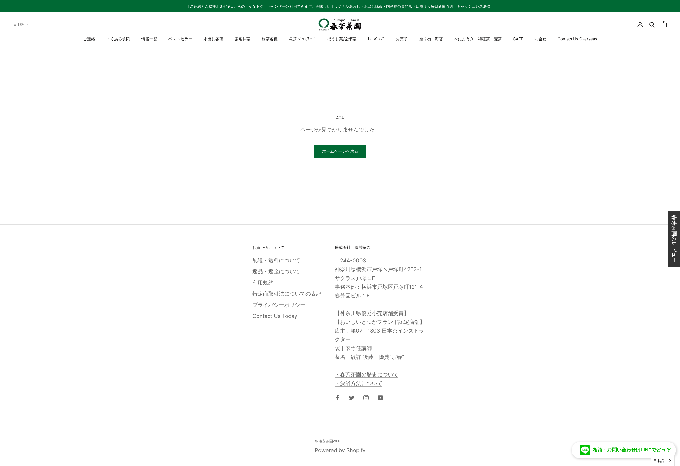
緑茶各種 (270, 38)
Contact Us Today (274, 316)
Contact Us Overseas (577, 38)
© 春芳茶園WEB (327, 441)
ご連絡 (89, 38)
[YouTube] (380, 397)
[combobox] (663, 461)
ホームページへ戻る (340, 151)
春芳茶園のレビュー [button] (674, 239)
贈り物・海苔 (431, 38)
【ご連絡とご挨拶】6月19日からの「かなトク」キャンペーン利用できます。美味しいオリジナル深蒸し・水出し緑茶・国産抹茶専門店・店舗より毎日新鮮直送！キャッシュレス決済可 (340, 6)
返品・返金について (276, 271)
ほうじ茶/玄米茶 (341, 38)
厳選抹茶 (242, 38)
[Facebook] (337, 397)
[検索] (652, 24)
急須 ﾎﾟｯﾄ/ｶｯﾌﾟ (302, 38)
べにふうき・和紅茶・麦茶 (478, 38)
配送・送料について (276, 260)
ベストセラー (180, 38)
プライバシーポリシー (278, 305)
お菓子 (402, 38)
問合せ (540, 38)
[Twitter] (351, 397)
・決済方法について (358, 383)
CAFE (518, 38)
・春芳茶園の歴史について (366, 374)
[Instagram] (366, 397)
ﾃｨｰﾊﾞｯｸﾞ (376, 38)
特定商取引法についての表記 (286, 294)
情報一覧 (149, 38)
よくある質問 (118, 38)
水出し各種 (213, 38)
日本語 (18, 24)
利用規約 (263, 282)
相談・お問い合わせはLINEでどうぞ (632, 449)
